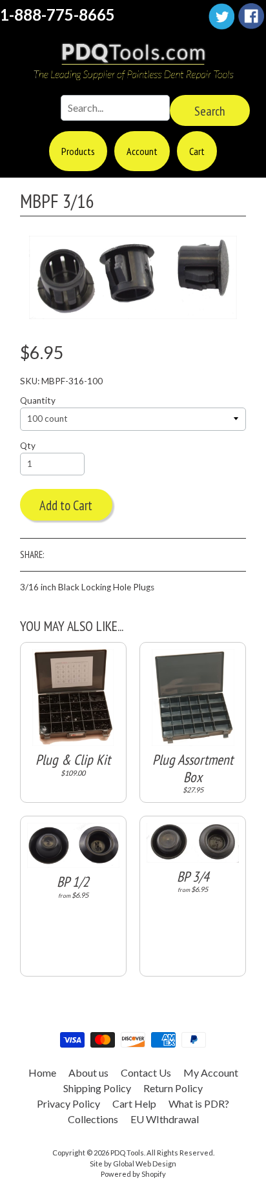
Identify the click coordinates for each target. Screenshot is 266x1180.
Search (209, 111)
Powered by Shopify (133, 1174)
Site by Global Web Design (133, 1163)
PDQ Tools (127, 1152)
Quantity (38, 400)
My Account (210, 1072)
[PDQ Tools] (133, 62)
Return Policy (173, 1088)
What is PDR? (199, 1103)
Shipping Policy (97, 1088)
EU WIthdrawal (164, 1119)
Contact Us (146, 1072)
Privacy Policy (68, 1103)
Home (42, 1072)
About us (88, 1072)
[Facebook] (251, 16)
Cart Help (134, 1103)
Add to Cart (65, 505)
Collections (93, 1119)
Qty (28, 445)
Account (142, 151)
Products (78, 151)
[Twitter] (221, 16)
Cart (197, 151)
